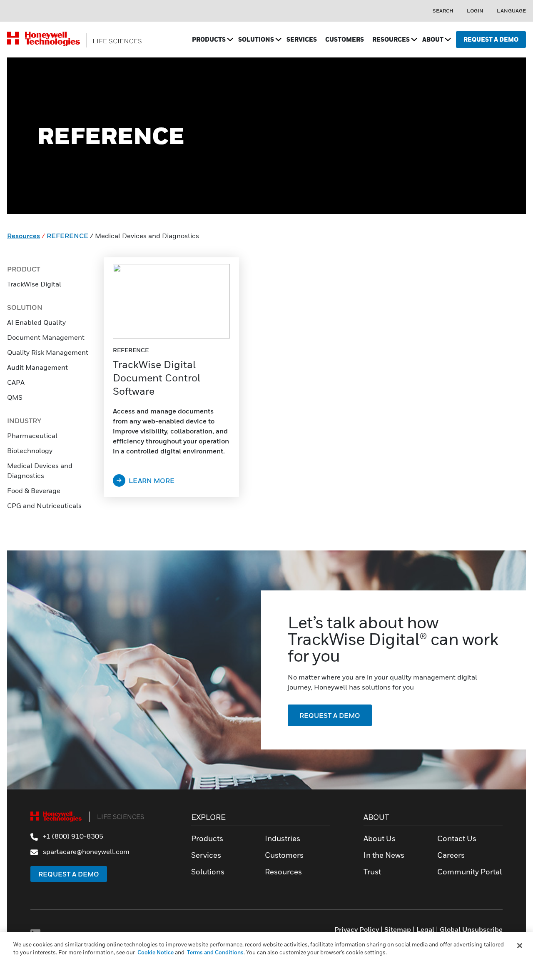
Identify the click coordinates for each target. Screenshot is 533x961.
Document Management (46, 337)
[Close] (520, 945)
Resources (23, 236)
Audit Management (37, 367)
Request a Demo (68, 874)
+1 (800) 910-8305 (72, 836)
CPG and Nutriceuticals (44, 505)
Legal (425, 929)
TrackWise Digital (34, 284)
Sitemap (397, 929)
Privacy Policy (356, 929)
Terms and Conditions (215, 952)
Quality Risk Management (47, 352)
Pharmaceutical (32, 435)
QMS (14, 397)
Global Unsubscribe (471, 929)
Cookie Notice (155, 952)
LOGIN (475, 10)
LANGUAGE (511, 10)
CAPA (16, 382)
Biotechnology (29, 450)
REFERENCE (67, 236)
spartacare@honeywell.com (85, 851)
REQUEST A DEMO (329, 715)
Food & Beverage (33, 490)
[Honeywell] (74, 39)
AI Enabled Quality (36, 322)
